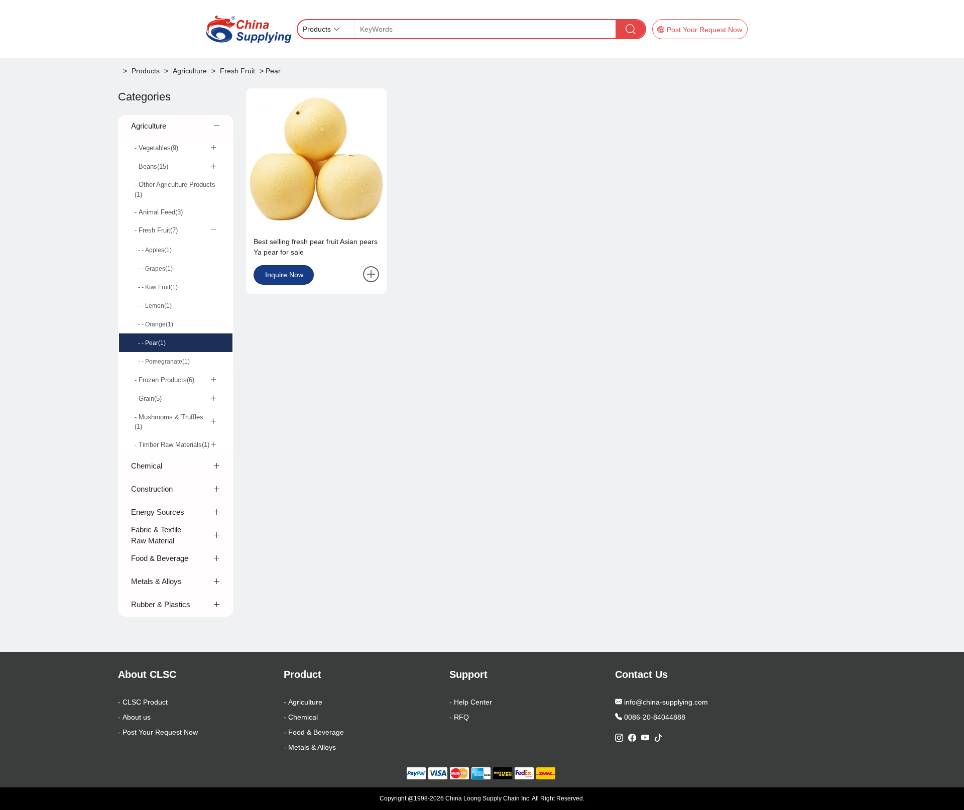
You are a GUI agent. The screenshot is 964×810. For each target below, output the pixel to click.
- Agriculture (303, 702)
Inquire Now (284, 275)
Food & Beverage (159, 558)
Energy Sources (157, 512)
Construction (152, 489)
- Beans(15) (151, 166)
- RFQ (459, 717)
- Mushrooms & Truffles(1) (169, 422)
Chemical (146, 465)
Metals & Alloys (156, 581)
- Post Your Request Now (158, 732)
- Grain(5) (148, 398)
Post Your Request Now (704, 30)
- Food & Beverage (314, 732)
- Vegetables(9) (156, 148)
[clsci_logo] (248, 29)
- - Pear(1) (152, 342)
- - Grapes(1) (155, 268)
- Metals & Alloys (310, 747)
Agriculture (148, 126)
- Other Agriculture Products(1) (175, 189)
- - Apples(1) (155, 250)
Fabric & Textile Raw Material (156, 535)
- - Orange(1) (155, 324)
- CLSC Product (143, 702)
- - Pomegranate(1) (164, 361)
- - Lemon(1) (155, 305)
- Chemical (301, 717)
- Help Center (470, 702)
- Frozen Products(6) (164, 380)
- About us (134, 717)
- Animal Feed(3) (159, 212)
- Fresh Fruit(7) (156, 230)
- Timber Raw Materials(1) (172, 444)
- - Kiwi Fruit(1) (158, 287)
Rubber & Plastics (160, 604)
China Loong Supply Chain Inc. (488, 798)
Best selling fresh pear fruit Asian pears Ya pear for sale (316, 247)
